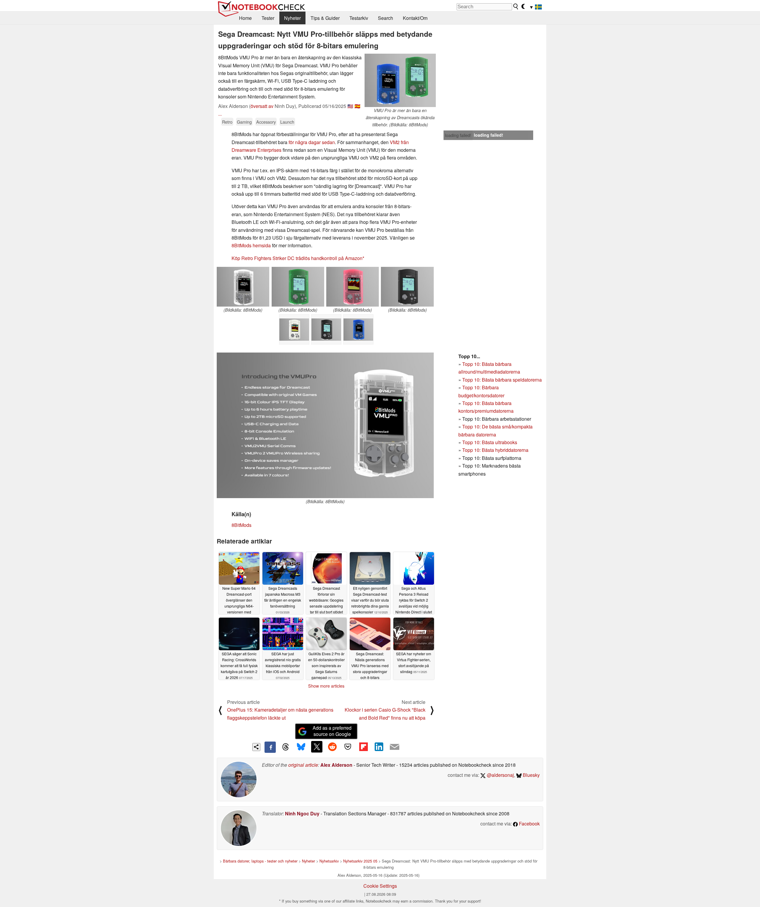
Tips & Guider (325, 18)
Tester (268, 18)
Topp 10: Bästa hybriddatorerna (495, 450)
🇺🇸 (350, 106)
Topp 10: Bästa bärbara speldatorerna (502, 379)
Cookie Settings (380, 885)
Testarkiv (358, 18)
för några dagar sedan (312, 142)
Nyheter (292, 18)
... (220, 113)
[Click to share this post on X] (316, 746)
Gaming (244, 122)
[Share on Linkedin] (378, 746)
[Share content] (256, 747)
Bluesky (531, 774)
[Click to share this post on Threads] (285, 747)
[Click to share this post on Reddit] (332, 746)
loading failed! (458, 135)
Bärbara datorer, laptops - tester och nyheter (260, 861)
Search (385, 18)
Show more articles (326, 686)
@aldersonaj (500, 774)
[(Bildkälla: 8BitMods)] (243, 286)
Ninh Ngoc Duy (302, 813)
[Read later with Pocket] (348, 746)
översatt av (262, 106)
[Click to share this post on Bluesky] (301, 747)
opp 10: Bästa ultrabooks (491, 442)
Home (245, 18)
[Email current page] (394, 747)
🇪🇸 (357, 106)
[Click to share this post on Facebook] (270, 747)
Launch (287, 122)
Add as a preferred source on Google (332, 730)
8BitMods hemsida (251, 245)
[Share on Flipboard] (363, 746)
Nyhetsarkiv (329, 861)
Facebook (529, 823)
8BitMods (241, 525)
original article (303, 764)
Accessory (266, 122)
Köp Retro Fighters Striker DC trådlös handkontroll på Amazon (297, 258)
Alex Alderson (336, 764)
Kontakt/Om (415, 18)
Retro (227, 122)
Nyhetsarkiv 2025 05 (360, 861)
